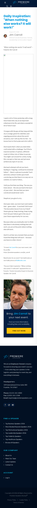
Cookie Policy (23, 500)
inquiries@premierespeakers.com (20, 398)
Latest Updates (10, 462)
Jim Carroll (12, 247)
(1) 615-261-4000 (15, 393)
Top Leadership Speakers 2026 (15, 433)
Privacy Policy (11, 500)
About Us (8, 455)
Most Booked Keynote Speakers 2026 (18, 427)
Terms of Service (18, 502)
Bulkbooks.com (21, 260)
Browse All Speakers (12, 442)
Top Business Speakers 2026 (15, 424)
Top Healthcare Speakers (13, 439)
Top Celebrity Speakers (13, 436)
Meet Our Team (10, 458)
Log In (7, 478)
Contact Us (9, 465)
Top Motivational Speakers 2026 (16, 430)
